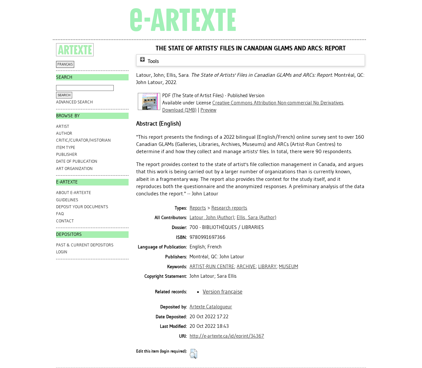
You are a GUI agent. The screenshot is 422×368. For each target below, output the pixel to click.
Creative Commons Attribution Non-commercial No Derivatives (278, 103)
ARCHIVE (246, 266)
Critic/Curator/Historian (83, 140)
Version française (222, 291)
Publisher (66, 154)
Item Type (65, 147)
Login (61, 251)
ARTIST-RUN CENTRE (212, 266)
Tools (152, 61)
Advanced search (74, 101)
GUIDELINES (67, 199)
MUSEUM (288, 266)
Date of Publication (76, 161)
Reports (198, 208)
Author (64, 133)
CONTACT (65, 220)
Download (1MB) (179, 110)
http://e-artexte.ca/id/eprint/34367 (227, 336)
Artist (62, 126)
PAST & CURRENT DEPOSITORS (84, 244)
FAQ (60, 213)
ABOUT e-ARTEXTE (73, 192)
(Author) (212, 217)
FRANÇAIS (65, 64)
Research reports (229, 208)
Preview (208, 110)
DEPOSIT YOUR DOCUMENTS (82, 206)
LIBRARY (267, 266)
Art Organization (74, 168)
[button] (193, 353)
